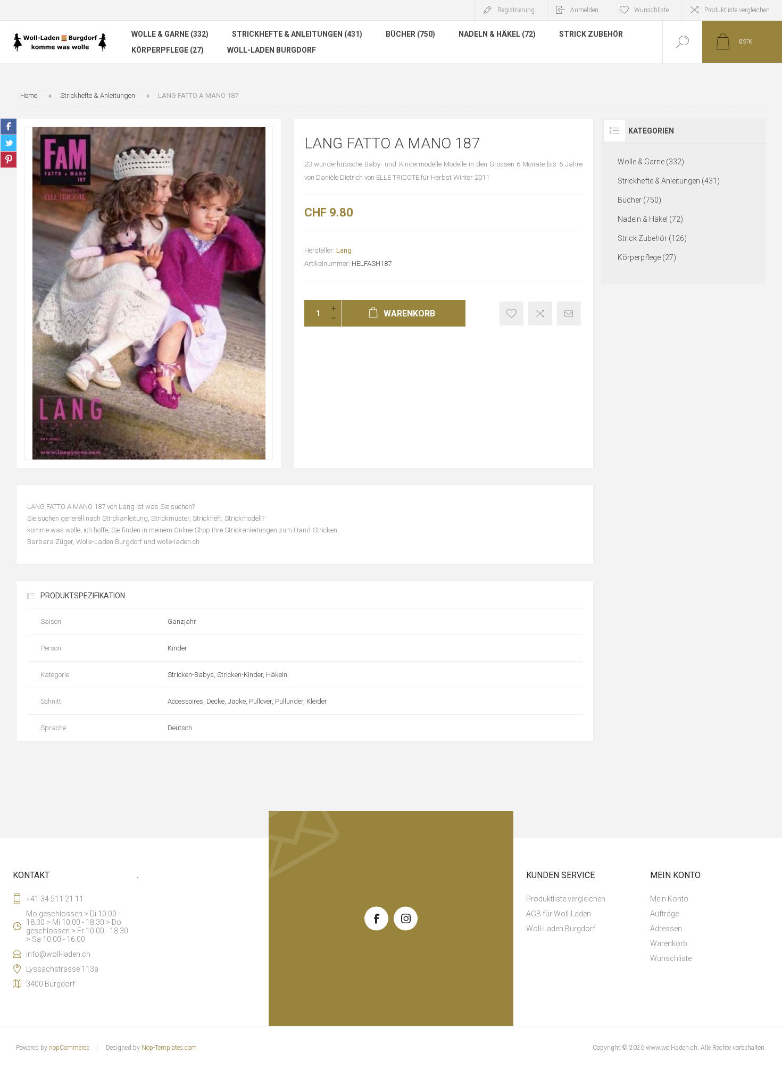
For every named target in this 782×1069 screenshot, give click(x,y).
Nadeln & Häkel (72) (497, 34)
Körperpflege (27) (167, 50)
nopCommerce (69, 1047)
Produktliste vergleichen (737, 10)
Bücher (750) (410, 34)
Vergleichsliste (540, 313)
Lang (344, 250)
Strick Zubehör (591, 34)
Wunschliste (671, 958)
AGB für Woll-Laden (558, 913)
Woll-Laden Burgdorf (271, 50)
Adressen (666, 928)
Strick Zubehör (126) (652, 238)
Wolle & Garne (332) (170, 34)
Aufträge (664, 913)
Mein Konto (669, 899)
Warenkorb (668, 943)
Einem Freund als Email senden (569, 313)
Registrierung (516, 10)
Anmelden (584, 10)
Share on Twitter (8, 143)
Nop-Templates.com (169, 1047)
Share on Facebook (8, 127)
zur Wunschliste (511, 313)
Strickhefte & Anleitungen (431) (297, 34)
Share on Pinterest (8, 160)
